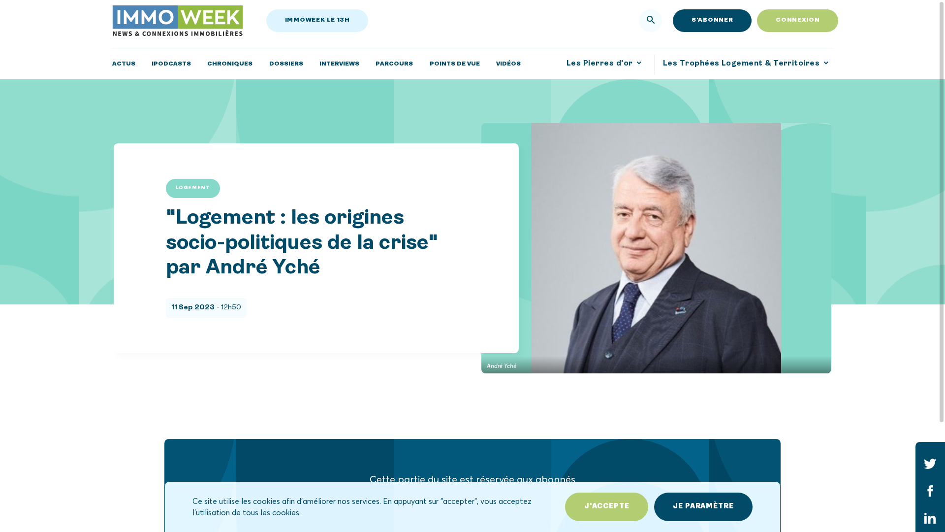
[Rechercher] (651, 21)
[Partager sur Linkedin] (930, 519)
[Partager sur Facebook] (930, 491)
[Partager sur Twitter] (930, 463)
